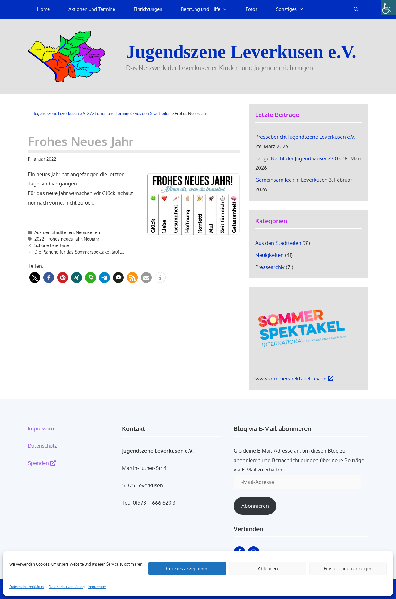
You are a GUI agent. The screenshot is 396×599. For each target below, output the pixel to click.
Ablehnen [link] (268, 568)
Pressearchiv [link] (270, 267)
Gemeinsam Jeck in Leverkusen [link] (291, 179)
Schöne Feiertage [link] (51, 245)
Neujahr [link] (91, 238)
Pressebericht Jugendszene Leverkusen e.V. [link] (305, 136)
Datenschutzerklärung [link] (27, 586)
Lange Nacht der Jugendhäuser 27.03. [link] (298, 158)
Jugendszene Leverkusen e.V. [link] (241, 51)
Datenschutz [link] (42, 445)
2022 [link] (39, 238)
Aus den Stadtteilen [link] (54, 232)
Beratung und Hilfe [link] (200, 9)
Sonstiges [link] (286, 9)
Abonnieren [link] (255, 505)
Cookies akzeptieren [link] (187, 568)
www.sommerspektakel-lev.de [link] (290, 378)
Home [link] (43, 9)
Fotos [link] (251, 9)
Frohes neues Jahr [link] (64, 238)
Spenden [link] (38, 463)
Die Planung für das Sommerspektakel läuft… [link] (79, 251)
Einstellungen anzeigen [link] (348, 568)
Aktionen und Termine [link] (91, 9)
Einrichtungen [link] (148, 9)
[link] (388, 7)
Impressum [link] (97, 586)
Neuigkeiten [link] (88, 232)
